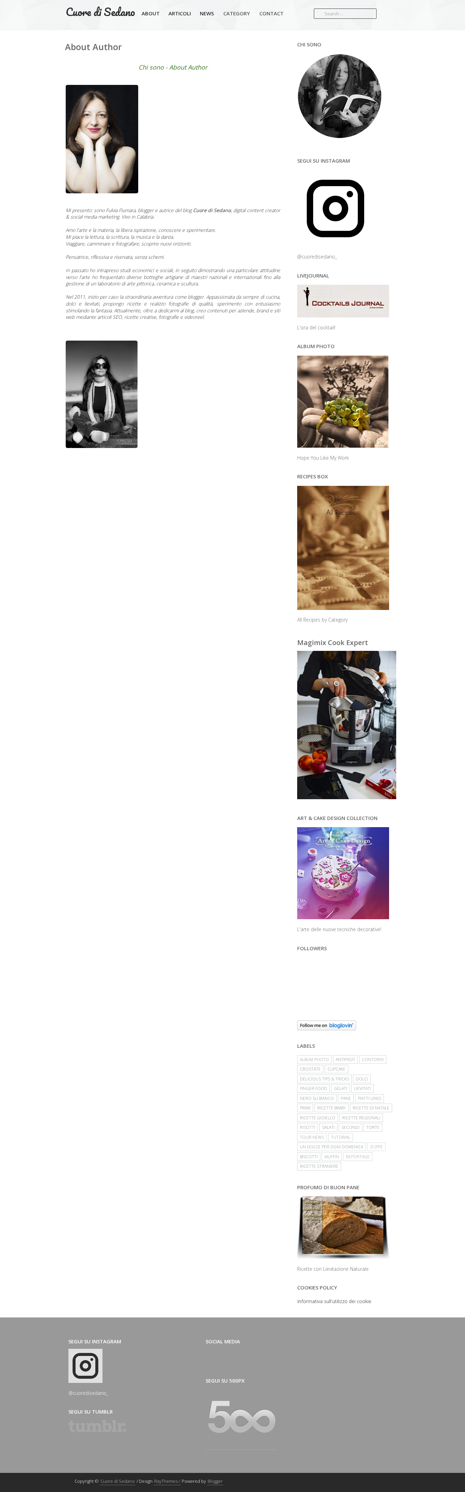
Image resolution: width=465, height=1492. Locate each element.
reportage (358, 1157)
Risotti (307, 1127)
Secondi (350, 1127)
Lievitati (362, 1088)
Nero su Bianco (317, 1098)
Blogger (215, 1481)
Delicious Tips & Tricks (324, 1079)
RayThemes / (167, 1481)
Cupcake (336, 1069)
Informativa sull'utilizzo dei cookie (334, 1301)
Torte (373, 1127)
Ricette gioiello (317, 1118)
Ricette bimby (331, 1108)
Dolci (362, 1079)
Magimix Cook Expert (332, 642)
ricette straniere (319, 1166)
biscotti (309, 1157)
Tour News (312, 1137)
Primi (305, 1108)
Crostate (310, 1069)
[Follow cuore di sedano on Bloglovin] (346, 1025)
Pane (346, 1098)
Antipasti (345, 1059)
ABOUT (151, 13)
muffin (331, 1157)
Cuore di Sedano (100, 12)
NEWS (207, 13)
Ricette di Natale (371, 1108)
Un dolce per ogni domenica (331, 1147)
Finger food (313, 1088)
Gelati (340, 1088)
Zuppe (376, 1147)
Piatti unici (369, 1098)
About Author (93, 47)
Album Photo (314, 1059)
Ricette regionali (361, 1118)
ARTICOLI (180, 13)
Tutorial (340, 1137)
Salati (328, 1127)
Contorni (373, 1059)
